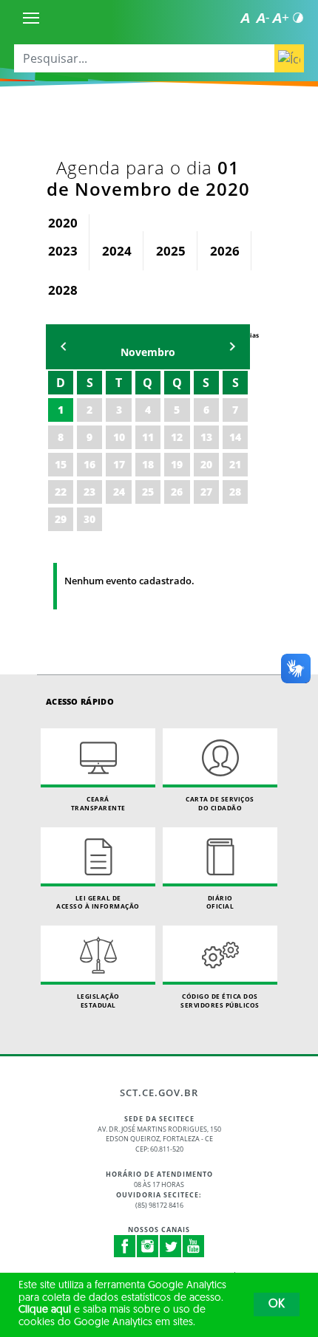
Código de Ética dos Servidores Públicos (220, 1000)
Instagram (148, 1246)
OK (276, 1304)
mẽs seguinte (232, 346)
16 (89, 464)
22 (61, 492)
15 (61, 464)
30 (89, 519)
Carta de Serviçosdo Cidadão (220, 803)
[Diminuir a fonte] (262, 18)
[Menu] (31, 18)
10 (119, 437)
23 (89, 492)
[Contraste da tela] (298, 18)
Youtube (194, 1246)
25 (148, 492)
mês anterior (63, 346)
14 (235, 437)
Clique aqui (44, 1310)
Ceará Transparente (98, 803)
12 (177, 437)
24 (119, 492)
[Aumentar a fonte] (280, 18)
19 (177, 464)
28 (235, 492)
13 (206, 437)
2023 (63, 250)
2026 (225, 250)
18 (148, 464)
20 (206, 464)
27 (206, 492)
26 (177, 492)
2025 (171, 250)
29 (61, 519)
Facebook (125, 1246)
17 (119, 464)
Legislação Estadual (98, 1000)
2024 (117, 250)
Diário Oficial (220, 902)
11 (148, 437)
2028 (63, 289)
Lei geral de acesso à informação (98, 902)
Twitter (171, 1246)
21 (235, 464)
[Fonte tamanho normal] (245, 18)
